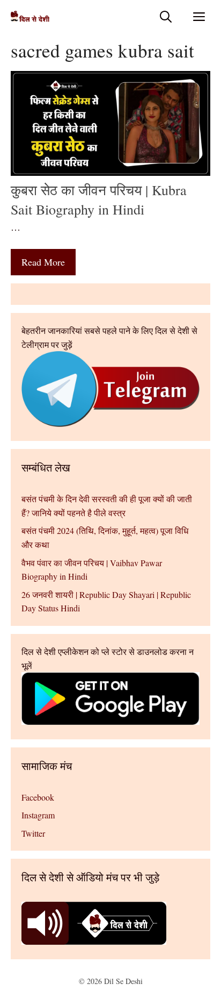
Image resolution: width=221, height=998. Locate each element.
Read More (43, 261)
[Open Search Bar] (165, 16)
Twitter (33, 833)
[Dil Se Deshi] (30, 16)
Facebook (37, 797)
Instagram (38, 815)
